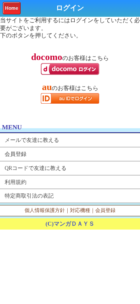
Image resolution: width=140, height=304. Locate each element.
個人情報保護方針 (44, 210)
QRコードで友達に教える (35, 168)
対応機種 (80, 210)
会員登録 (15, 154)
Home (11, 8)
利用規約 (15, 182)
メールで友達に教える (32, 140)
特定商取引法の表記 (29, 196)
